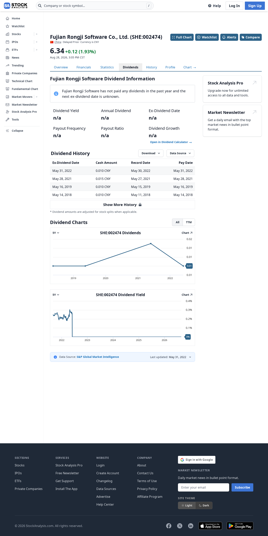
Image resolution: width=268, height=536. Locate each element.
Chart (187, 67)
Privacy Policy (147, 489)
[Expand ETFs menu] (37, 50)
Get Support (65, 481)
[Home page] (15, 5)
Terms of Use (147, 481)
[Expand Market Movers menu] (37, 97)
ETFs (18, 481)
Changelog (104, 481)
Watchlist (209, 37)
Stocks (20, 465)
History (151, 67)
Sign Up (255, 5)
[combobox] (95, 6)
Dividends (130, 67)
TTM (189, 222)
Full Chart (184, 37)
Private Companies (29, 489)
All (177, 222)
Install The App (66, 489)
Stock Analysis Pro (69, 465)
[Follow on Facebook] (169, 526)
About (141, 465)
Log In (234, 5)
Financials (84, 67)
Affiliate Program (149, 496)
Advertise (103, 496)
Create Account (107, 473)
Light (188, 505)
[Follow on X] (180, 526)
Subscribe (242, 487)
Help (217, 5)
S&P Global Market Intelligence (98, 357)
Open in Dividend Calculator (169, 142)
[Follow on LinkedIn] (191, 526)
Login (100, 465)
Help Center (105, 504)
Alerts (231, 37)
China (58, 42)
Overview (61, 67)
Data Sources (106, 489)
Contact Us (145, 473)
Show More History (120, 204)
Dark (206, 505)
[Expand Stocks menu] (37, 34)
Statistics (107, 67)
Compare (253, 37)
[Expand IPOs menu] (37, 42)
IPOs (18, 473)
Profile (170, 67)
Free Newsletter (67, 473)
